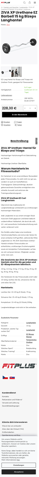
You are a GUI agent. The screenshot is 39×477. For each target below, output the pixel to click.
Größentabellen (8, 432)
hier (18, 460)
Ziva (8, 25)
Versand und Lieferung (10, 403)
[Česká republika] (5, 377)
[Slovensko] (12, 377)
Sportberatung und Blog (11, 435)
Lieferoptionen (6, 95)
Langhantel (30, 330)
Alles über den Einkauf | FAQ (13, 429)
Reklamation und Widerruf (12, 400)
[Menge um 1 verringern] (24, 108)
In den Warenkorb (19, 114)
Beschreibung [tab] (19, 141)
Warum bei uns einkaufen (11, 426)
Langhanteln (31, 323)
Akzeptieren (19, 472)
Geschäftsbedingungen (10, 406)
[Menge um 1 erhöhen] (35, 108)
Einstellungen (18, 465)
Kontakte (5, 396)
